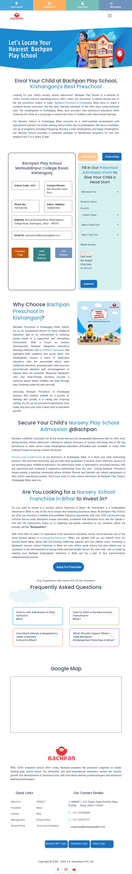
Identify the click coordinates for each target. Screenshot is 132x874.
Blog (39, 813)
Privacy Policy (43, 820)
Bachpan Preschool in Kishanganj (72, 102)
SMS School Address (41, 254)
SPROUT (41, 801)
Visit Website (63, 252)
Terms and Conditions (48, 825)
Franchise (112, 156)
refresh (87, 268)
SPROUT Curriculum (53, 350)
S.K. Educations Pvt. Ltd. (80, 861)
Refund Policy (18, 825)
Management (18, 820)
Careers (15, 813)
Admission (88, 156)
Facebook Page (20, 252)
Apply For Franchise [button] (68, 567)
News (39, 808)
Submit (89, 284)
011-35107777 (81, 819)
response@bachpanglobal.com (88, 826)
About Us (15, 801)
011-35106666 (81, 812)
